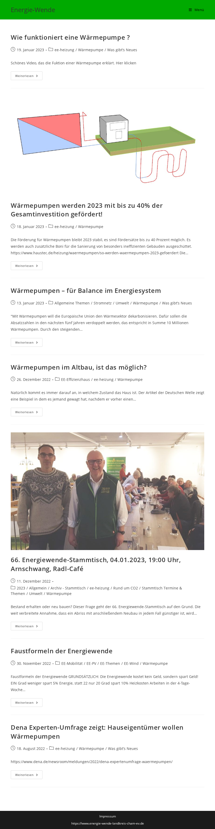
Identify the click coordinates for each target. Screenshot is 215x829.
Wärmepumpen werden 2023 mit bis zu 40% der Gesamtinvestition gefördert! (87, 210)
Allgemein (38, 588)
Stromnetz (103, 302)
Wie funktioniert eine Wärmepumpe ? (70, 37)
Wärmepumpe (90, 49)
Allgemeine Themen (72, 302)
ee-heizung (64, 49)
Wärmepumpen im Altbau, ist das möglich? (79, 367)
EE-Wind (131, 663)
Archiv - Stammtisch (68, 588)
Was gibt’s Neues (122, 49)
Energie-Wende (33, 9)
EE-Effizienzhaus (75, 379)
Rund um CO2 (125, 588)
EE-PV (91, 663)
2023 (21, 588)
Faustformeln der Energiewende (61, 650)
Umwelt (122, 302)
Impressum (107, 816)
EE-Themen (110, 663)
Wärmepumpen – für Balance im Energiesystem (86, 290)
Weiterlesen (28, 76)
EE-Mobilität (72, 663)
